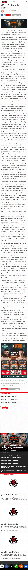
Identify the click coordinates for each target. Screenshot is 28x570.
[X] (11, 566)
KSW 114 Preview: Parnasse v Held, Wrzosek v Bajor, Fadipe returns (13, 471)
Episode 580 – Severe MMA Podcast (9, 402)
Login (19, 406)
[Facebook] (7, 566)
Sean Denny (5, 10)
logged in (15, 408)
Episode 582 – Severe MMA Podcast (9, 396)
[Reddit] (21, 566)
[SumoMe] (26, 566)
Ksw (9, 389)
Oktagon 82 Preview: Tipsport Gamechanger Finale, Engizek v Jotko (13, 467)
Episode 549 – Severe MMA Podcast (9, 463)
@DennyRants (5, 12)
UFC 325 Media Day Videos (7, 453)
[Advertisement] (14, 422)
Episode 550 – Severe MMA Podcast (9, 460)
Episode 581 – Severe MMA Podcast (9, 399)
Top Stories (17, 389)
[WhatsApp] (16, 566)
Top (12, 389)
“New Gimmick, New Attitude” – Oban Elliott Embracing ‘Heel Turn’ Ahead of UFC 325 (11, 456)
